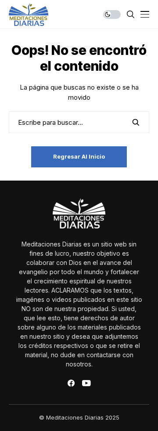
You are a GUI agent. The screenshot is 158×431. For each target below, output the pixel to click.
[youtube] (86, 383)
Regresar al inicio (79, 156)
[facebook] (71, 383)
